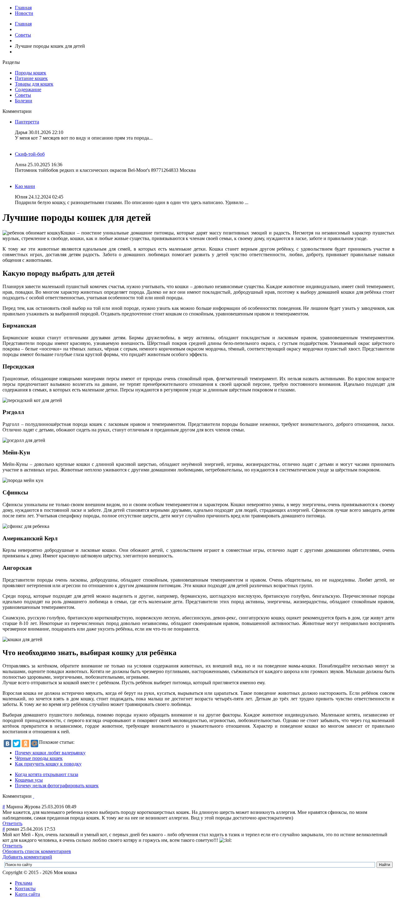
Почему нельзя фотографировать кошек (57, 785)
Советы (23, 35)
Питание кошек (31, 78)
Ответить (12, 823)
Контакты (25, 888)
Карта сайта (27, 894)
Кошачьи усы (29, 780)
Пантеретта (27, 121)
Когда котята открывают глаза (46, 774)
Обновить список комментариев (36, 851)
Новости (24, 13)
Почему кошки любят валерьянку (50, 752)
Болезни (23, 100)
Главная (23, 7)
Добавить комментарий (27, 857)
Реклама (23, 883)
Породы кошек (30, 72)
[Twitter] (16, 743)
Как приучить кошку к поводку (48, 763)
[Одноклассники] (25, 743)
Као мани (25, 186)
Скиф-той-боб (30, 154)
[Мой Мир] (34, 743)
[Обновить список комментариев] (33, 796)
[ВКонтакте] (7, 743)
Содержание (28, 89)
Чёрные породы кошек (39, 758)
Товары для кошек (34, 84)
